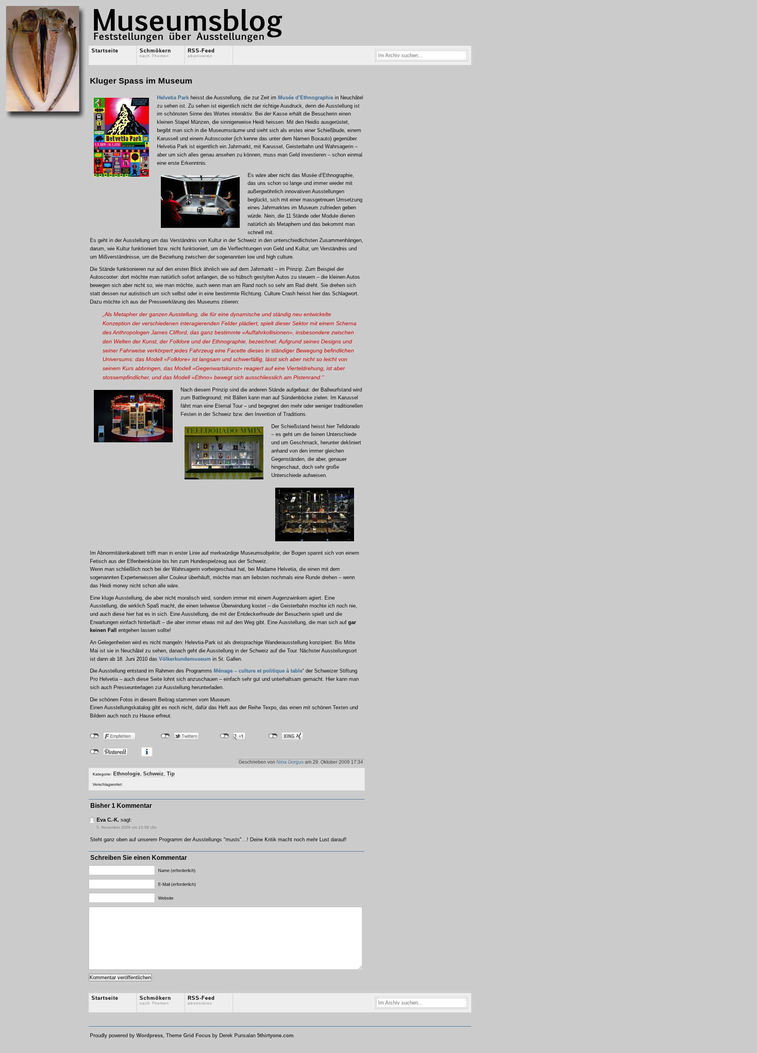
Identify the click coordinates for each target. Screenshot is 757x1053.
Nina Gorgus (290, 761)
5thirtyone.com (275, 1035)
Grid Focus (197, 1035)
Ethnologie (126, 774)
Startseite (104, 51)
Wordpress (149, 1035)
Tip (171, 774)
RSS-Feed (201, 53)
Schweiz (153, 774)
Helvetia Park (173, 98)
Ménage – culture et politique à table (258, 671)
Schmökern (155, 53)
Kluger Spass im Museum (141, 80)
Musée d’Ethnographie (305, 98)
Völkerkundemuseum (185, 659)
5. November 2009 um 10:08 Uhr (127, 827)
